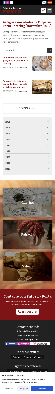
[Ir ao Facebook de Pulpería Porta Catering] (4, 2)
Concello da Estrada (37, 371)
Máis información (29, 382)
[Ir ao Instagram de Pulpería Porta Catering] (7, 2)
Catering (17, 357)
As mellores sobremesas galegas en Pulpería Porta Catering (15, 60)
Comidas (38, 357)
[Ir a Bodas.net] (11, 2)
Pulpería (27, 357)
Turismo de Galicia (16, 371)
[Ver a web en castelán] (50, 2)
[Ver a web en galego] (44, 2)
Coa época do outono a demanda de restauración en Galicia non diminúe (15, 84)
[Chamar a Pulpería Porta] (43, 10)
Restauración (21, 67)
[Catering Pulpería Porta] (12, 10)
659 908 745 (32, 335)
